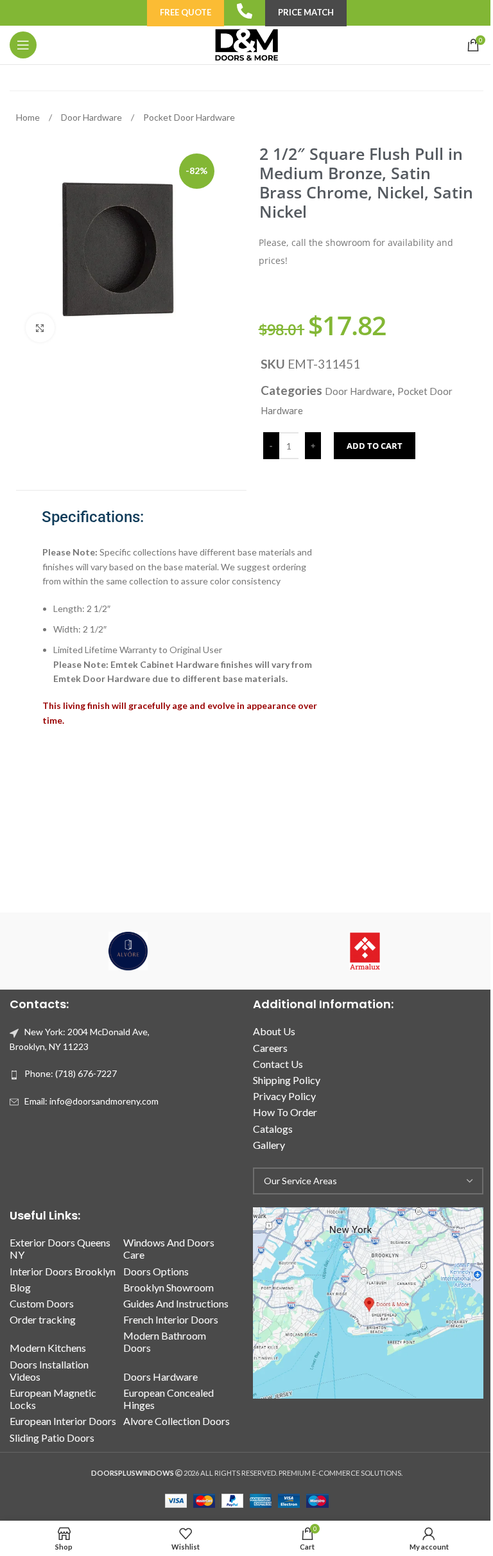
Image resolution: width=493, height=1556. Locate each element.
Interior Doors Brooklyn (63, 1271)
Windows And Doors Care (168, 1248)
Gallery (269, 1145)
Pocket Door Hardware (189, 117)
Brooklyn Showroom (168, 1287)
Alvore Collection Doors (176, 1421)
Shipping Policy (286, 1080)
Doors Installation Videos (49, 1370)
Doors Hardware (160, 1376)
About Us (274, 1031)
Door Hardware (92, 117)
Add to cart (374, 445)
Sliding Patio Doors (52, 1437)
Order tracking (43, 1319)
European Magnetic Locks (53, 1398)
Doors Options (156, 1271)
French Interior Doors (170, 1319)
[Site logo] (246, 44)
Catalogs (273, 1129)
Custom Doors (42, 1303)
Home (29, 117)
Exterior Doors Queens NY (60, 1248)
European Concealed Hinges (168, 1398)
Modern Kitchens (48, 1348)
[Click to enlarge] (40, 327)
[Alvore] (128, 951)
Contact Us (278, 1064)
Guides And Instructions (176, 1303)
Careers (270, 1048)
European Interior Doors (63, 1421)
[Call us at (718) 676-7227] (244, 11)
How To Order (285, 1112)
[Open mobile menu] (23, 45)
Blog (20, 1287)
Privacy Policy (284, 1096)
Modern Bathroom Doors (164, 1341)
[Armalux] (364, 951)
